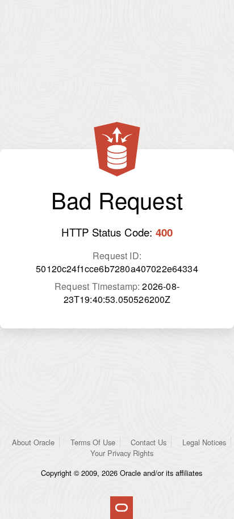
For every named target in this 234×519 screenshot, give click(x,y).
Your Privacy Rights (121, 453)
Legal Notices (204, 442)
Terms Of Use (92, 442)
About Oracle (33, 442)
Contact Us (148, 442)
